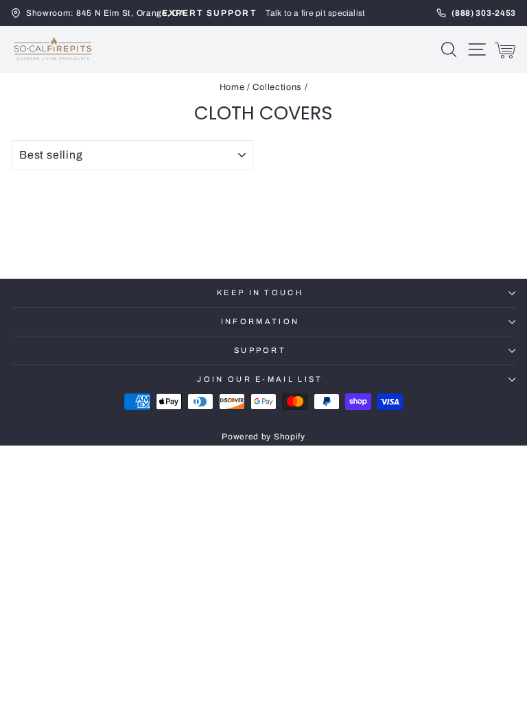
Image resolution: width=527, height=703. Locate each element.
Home (232, 87)
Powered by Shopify (263, 436)
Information (260, 321)
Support (260, 350)
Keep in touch (260, 292)
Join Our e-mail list (260, 379)
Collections (277, 87)
